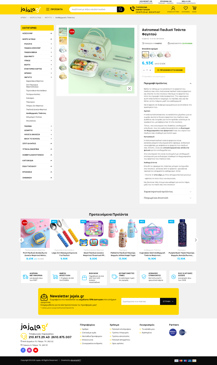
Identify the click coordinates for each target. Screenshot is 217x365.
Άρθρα (85, 329)
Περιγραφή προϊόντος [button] (155, 83)
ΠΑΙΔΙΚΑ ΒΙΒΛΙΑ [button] (30, 52)
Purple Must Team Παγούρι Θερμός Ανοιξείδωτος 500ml (182, 254)
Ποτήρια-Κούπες (33, 94)
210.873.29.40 (142, 12)
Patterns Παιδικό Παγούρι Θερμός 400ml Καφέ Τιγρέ (123, 254)
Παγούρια (30, 102)
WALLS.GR (186, 2)
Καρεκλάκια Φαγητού (34, 81)
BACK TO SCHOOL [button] (32, 138)
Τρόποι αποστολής (120, 336)
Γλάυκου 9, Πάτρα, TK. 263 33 (35, 345)
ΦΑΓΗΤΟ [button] (28, 77)
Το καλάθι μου (148, 329)
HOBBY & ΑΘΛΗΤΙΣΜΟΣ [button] (33, 155)
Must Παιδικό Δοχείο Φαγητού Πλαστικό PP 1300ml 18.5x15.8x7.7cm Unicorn (94, 254)
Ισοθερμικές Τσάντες (152, 250)
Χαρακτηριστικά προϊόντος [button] (158, 191)
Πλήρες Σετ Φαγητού (34, 105)
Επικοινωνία (87, 339)
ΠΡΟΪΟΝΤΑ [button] (57, 9)
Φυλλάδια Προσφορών (92, 336)
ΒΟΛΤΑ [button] (27, 64)
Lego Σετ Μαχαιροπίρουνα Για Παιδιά (64, 254)
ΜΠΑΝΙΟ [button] (27, 73)
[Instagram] (29, 350)
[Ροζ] (167, 54)
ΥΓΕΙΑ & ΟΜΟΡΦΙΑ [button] (30, 149)
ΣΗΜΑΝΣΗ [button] (27, 177)
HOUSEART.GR (146, 2)
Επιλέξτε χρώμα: (150, 49)
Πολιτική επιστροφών (121, 329)
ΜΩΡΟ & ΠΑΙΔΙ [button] (28, 39)
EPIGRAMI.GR (165, 2)
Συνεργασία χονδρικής (92, 343)
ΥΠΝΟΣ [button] (27, 60)
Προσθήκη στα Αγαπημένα (154, 77)
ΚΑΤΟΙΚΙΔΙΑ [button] (27, 160)
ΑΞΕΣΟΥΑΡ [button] (27, 33)
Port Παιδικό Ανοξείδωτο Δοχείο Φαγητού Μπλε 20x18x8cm (35, 254)
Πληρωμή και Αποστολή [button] (156, 197)
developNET (76, 360)
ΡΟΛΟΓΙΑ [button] (28, 44)
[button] (194, 9)
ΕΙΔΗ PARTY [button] (29, 56)
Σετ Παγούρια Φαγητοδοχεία (32, 86)
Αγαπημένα (147, 332)
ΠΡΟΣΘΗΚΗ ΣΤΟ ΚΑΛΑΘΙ (171, 70)
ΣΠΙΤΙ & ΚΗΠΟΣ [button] (29, 143)
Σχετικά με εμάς (89, 332)
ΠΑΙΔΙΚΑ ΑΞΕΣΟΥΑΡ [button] (32, 48)
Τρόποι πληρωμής (120, 332)
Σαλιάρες (30, 98)
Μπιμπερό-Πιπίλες (34, 117)
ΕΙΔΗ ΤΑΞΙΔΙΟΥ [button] (29, 166)
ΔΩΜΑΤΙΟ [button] (28, 130)
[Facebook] (23, 350)
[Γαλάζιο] (152, 54)
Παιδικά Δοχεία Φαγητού (36, 109)
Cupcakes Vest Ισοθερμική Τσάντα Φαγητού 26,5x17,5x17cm (152, 254)
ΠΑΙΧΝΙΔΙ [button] (28, 126)
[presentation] (21, 239)
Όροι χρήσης (118, 343)
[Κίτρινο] (145, 54)
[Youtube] (35, 350)
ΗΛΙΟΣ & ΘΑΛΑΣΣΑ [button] (32, 134)
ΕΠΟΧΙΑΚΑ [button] (27, 172)
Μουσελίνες (31, 121)
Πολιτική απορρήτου (121, 339)
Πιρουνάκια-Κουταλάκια (36, 90)
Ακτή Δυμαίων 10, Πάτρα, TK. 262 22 (37, 341)
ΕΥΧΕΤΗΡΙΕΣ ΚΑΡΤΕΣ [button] (33, 69)
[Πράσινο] (160, 54)
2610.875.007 (154, 12)
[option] (63, 32)
